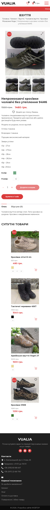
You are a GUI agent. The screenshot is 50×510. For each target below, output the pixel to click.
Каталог (13, 19)
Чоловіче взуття (32, 19)
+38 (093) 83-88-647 (12, 468)
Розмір (4, 179)
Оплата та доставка (9, 496)
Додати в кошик (36, 269)
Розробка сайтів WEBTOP (29, 508)
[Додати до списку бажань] (36, 231)
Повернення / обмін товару (12, 500)
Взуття (21, 19)
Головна (5, 19)
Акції (3, 492)
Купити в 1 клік (12, 197)
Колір (4, 173)
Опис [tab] (4, 207)
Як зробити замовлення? (11, 484)
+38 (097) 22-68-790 (12, 472)
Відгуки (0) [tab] (17, 207)
